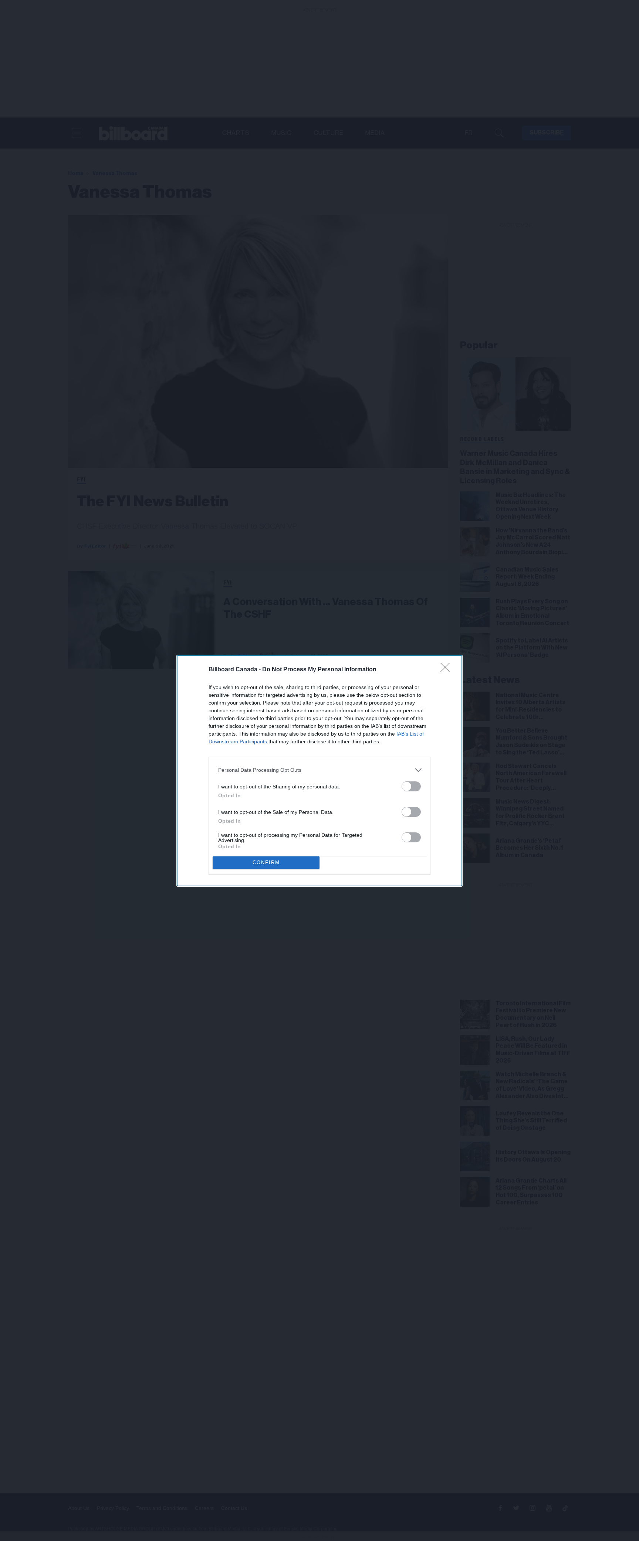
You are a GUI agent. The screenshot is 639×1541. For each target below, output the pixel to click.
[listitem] (319, 770)
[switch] (411, 786)
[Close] (447, 670)
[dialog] (319, 770)
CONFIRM (266, 862)
